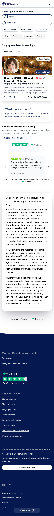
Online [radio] (39, 36)
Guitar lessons (9, 399)
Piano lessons (8, 404)
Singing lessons (9, 409)
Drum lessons (8, 425)
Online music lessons (12, 435)
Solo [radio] (7, 36)
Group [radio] (15, 36)
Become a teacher (27, 467)
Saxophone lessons (11, 420)
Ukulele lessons (9, 414)
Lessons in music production (15, 430)
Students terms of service (13, 493)
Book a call (7, 358)
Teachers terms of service (13, 497)
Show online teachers (15, 137)
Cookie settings (9, 507)
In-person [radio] (28, 36)
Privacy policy (8, 502)
